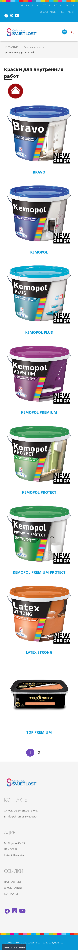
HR (22, 5)
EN (27, 5)
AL (61, 5)
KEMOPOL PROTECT (39, 492)
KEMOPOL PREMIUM (39, 412)
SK (66, 5)
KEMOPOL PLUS (39, 332)
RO (55, 5)
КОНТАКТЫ (67, 12)
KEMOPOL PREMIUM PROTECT (39, 572)
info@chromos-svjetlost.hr (22, 816)
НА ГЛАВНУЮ (11, 47)
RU (50, 5)
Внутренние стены (34, 47)
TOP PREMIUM (39, 732)
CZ (44, 5)
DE (72, 5)
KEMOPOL (39, 252)
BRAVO (39, 172)
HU (38, 5)
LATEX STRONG (39, 652)
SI (33, 5)
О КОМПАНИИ (48, 12)
